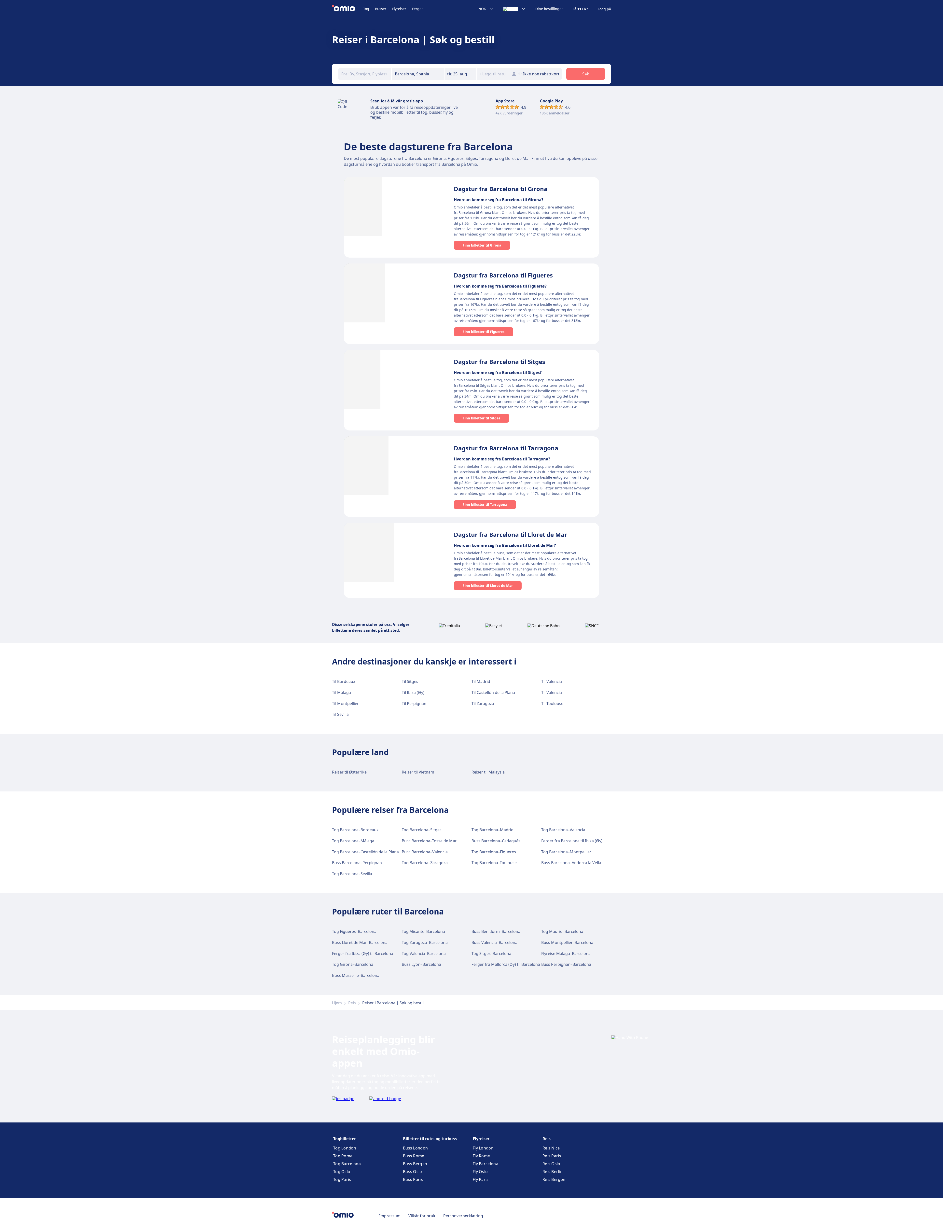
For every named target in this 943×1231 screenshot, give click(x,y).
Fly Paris (481, 1179)
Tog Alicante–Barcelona (423, 931)
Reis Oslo (551, 1163)
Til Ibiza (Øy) (413, 692)
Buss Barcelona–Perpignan (357, 862)
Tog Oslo (341, 1171)
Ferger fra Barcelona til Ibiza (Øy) (571, 841)
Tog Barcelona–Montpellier (566, 852)
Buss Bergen (415, 1163)
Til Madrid (481, 681)
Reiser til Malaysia (488, 772)
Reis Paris (551, 1156)
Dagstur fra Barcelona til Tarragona (506, 448)
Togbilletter (344, 1138)
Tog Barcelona (347, 1163)
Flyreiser (399, 8)
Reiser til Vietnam (418, 772)
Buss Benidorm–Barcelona (496, 931)
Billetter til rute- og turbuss (430, 1138)
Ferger (417, 8)
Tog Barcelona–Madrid (492, 829)
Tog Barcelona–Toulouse (494, 862)
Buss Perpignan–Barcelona (566, 964)
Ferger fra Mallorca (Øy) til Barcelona (506, 964)
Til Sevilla (340, 714)
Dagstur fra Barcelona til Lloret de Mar (510, 534)
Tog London (344, 1148)
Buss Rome (413, 1156)
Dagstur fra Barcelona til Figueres (503, 275)
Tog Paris (342, 1179)
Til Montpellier (345, 703)
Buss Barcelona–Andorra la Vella (571, 862)
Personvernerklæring (463, 1215)
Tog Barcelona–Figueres (494, 852)
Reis (352, 1003)
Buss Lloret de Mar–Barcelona (360, 942)
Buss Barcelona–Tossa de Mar (429, 841)
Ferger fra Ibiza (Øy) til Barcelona (362, 953)
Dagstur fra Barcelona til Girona (501, 189)
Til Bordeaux (343, 681)
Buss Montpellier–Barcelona (567, 942)
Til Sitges (410, 681)
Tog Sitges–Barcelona (491, 953)
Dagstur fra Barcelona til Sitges (499, 362)
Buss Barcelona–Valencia (425, 852)
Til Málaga (341, 692)
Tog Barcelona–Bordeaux (355, 829)
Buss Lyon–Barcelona (421, 964)
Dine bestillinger (549, 9)
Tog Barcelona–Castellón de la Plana (365, 852)
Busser (380, 8)
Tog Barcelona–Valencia (563, 829)
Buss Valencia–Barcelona (494, 942)
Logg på (604, 9)
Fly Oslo (480, 1171)
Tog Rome (342, 1156)
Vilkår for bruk (421, 1215)
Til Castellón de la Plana (493, 692)
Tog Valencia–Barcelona (424, 953)
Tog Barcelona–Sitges (422, 829)
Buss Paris (413, 1179)
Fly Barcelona (485, 1163)
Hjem (337, 1003)
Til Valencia (551, 681)
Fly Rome (481, 1156)
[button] (460, 74)
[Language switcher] (514, 9)
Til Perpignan (414, 703)
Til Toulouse (552, 703)
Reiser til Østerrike (349, 772)
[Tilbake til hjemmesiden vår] (347, 9)
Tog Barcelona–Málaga (353, 841)
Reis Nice (551, 1148)
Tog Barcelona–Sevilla (352, 873)
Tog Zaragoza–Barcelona (425, 942)
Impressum (390, 1215)
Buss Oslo (412, 1171)
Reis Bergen (553, 1179)
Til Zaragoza (483, 703)
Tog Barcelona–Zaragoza (425, 862)
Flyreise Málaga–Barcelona (566, 953)
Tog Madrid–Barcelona (562, 931)
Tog (366, 8)
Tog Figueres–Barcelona (354, 931)
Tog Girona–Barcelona (352, 964)
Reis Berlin (552, 1171)
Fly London (483, 1148)
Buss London (415, 1148)
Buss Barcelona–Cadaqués (496, 841)
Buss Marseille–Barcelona (355, 975)
